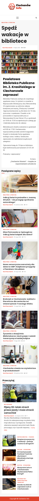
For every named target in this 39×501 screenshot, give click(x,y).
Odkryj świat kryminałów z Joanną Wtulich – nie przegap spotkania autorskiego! (20, 184)
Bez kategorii (8, 404)
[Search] (36, 18)
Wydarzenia (27, 449)
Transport (20, 482)
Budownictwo (21, 478)
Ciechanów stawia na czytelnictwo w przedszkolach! (20, 354)
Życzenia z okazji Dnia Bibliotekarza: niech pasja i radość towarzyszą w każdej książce (20, 320)
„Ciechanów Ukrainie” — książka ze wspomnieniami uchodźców (23, 161)
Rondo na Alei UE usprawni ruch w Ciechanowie (9, 484)
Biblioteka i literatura (8, 22)
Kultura (19, 449)
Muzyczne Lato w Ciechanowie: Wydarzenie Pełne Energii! (9, 470)
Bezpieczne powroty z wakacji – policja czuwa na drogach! (9, 440)
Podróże (31, 437)
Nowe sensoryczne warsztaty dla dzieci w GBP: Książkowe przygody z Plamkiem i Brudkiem (20, 250)
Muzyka (19, 465)
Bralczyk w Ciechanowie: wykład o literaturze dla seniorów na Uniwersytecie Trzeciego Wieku (20, 285)
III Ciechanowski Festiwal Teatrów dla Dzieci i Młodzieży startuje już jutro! (9, 455)
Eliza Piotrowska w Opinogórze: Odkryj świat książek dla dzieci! (20, 218)
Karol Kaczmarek (7, 47)
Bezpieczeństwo (22, 437)
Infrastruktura (22, 480)
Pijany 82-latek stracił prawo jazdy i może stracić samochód (19, 393)
